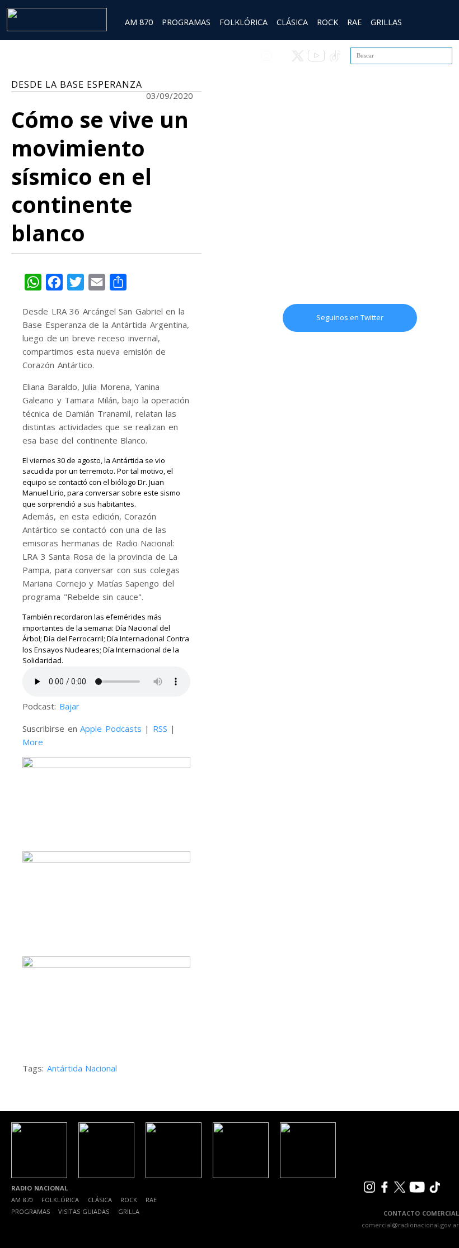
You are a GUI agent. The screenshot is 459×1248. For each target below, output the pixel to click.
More (32, 741)
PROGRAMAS (186, 22)
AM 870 (139, 22)
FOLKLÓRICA (243, 22)
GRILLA (128, 1211)
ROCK (327, 22)
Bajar (69, 706)
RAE (354, 22)
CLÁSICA (292, 22)
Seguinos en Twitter (349, 317)
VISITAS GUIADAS (83, 1211)
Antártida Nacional (82, 1068)
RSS (160, 728)
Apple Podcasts (111, 728)
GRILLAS (386, 22)
